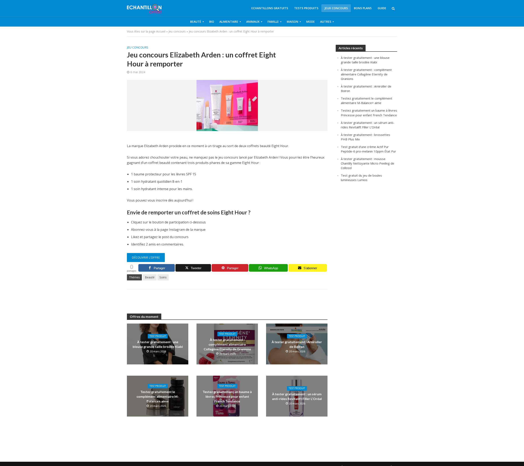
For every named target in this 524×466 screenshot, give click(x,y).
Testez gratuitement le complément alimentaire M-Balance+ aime (158, 396)
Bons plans (363, 8)
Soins (163, 277)
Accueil (160, 31)
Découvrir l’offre (146, 257)
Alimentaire (228, 22)
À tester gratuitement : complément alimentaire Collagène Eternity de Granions (227, 344)
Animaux (253, 22)
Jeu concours (177, 31)
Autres (325, 22)
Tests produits (306, 8)
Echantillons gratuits (269, 8)
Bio (211, 22)
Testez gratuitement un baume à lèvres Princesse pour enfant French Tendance (227, 396)
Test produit (157, 336)
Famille (273, 22)
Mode (310, 22)
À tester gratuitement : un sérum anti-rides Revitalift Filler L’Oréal (297, 396)
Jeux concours (336, 8)
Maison (292, 22)
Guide (382, 8)
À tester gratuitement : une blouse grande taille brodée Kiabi (158, 344)
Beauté (195, 22)
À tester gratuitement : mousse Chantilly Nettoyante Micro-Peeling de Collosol (367, 163)
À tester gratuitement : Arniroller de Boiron (297, 344)
